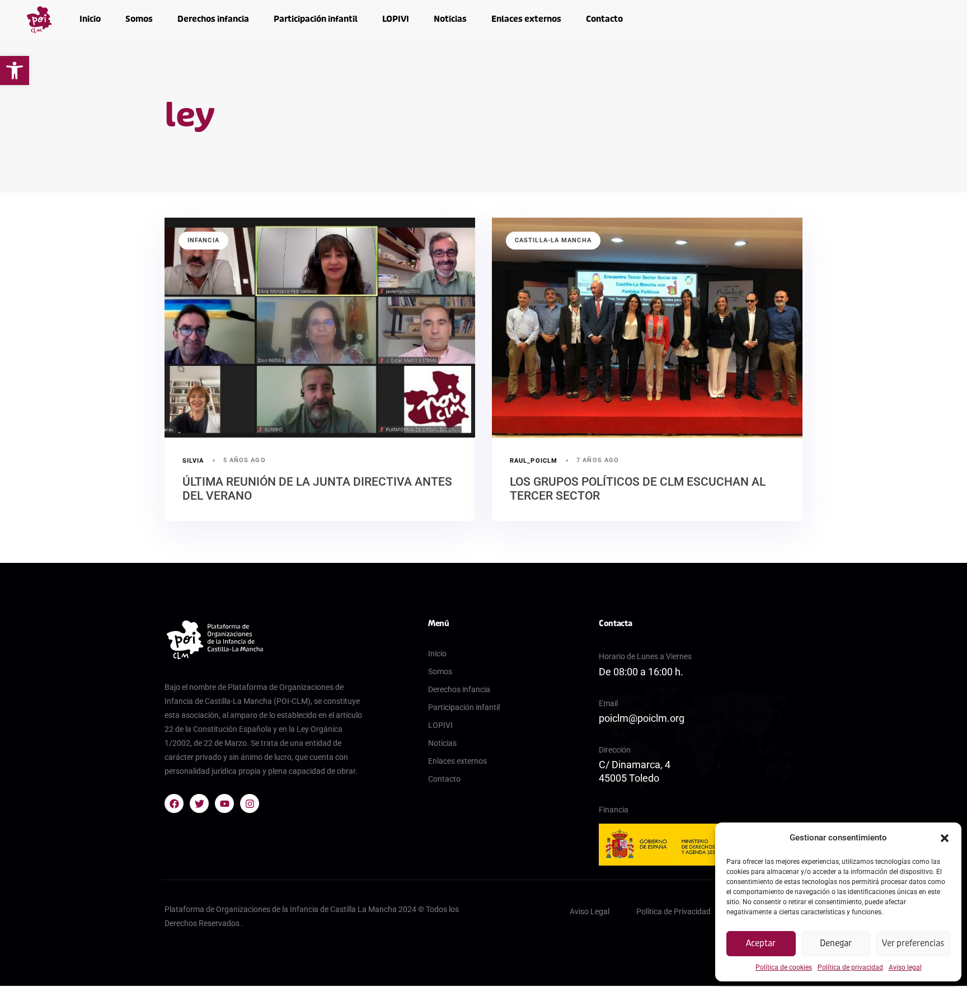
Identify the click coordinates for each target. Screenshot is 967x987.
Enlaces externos (526, 19)
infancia (203, 240)
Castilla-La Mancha (553, 240)
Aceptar (761, 943)
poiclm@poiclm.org (641, 718)
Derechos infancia (213, 19)
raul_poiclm (533, 460)
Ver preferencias (913, 943)
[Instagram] (249, 803)
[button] (14, 70)
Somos (139, 19)
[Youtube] (224, 803)
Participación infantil (316, 19)
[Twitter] (199, 803)
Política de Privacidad (673, 911)
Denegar (836, 943)
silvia (193, 460)
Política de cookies (783, 967)
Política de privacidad (850, 967)
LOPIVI (395, 19)
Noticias (450, 19)
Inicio (90, 19)
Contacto (604, 19)
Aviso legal (905, 967)
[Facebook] (174, 803)
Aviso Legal (589, 911)
